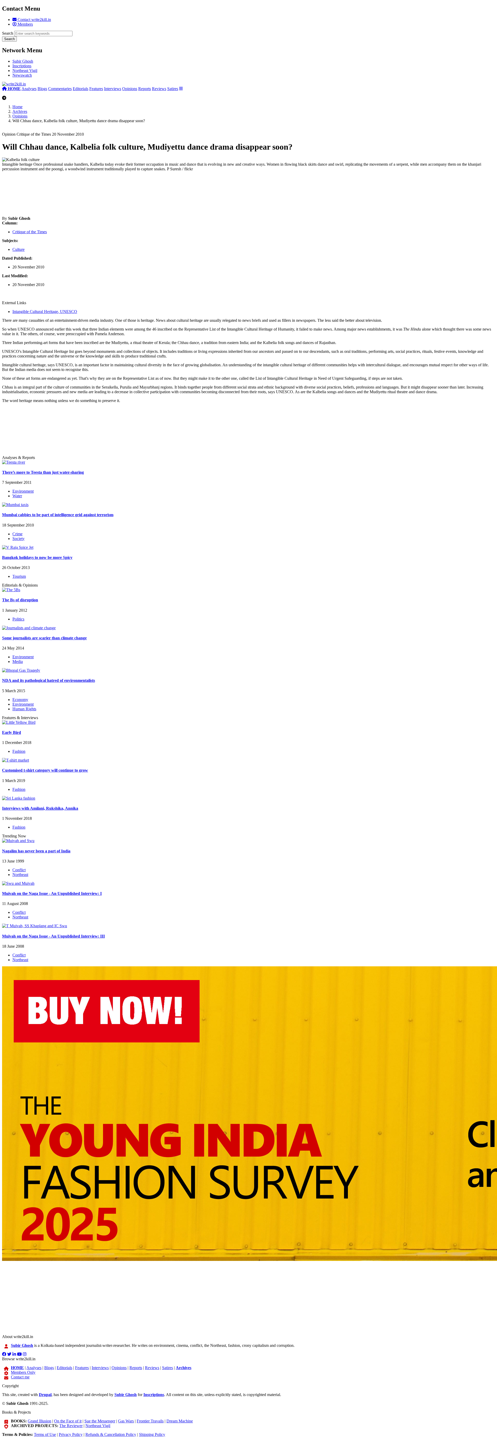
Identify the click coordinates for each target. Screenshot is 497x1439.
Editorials (80, 88)
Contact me (20, 1377)
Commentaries (60, 88)
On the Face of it (68, 1421)
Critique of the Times (29, 232)
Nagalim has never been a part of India (36, 851)
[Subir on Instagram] (24, 1354)
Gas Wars (126, 1421)
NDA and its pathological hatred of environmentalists (48, 680)
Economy (20, 699)
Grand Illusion (39, 1421)
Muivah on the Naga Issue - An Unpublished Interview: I (52, 893)
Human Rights (24, 709)
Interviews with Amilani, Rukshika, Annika (40, 808)
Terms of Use (45, 1434)
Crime (17, 534)
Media (17, 661)
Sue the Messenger (99, 1421)
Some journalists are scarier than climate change (44, 638)
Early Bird (11, 732)
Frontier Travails (150, 1421)
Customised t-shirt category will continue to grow (45, 770)
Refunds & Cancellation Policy (110, 1434)
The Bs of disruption (20, 600)
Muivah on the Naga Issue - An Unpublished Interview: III (53, 936)
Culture (18, 249)
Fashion (18, 751)
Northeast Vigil (24, 70)
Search (7, 33)
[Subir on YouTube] (19, 1354)
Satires (172, 88)
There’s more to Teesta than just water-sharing (43, 472)
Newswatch (22, 75)
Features (96, 88)
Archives (19, 111)
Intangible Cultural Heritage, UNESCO (44, 311)
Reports (144, 88)
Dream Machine (179, 1421)
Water (17, 496)
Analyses (28, 88)
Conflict (19, 870)
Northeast (20, 874)
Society (18, 538)
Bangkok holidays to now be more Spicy (37, 557)
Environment (23, 491)
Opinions (129, 88)
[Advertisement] (157, 193)
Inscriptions (21, 66)
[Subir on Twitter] (9, 1354)
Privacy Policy (71, 1434)
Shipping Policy (152, 1434)
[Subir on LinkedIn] (14, 1354)
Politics (18, 619)
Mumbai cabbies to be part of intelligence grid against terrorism (57, 515)
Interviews (112, 88)
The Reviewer (71, 1425)
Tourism (19, 576)
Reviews (159, 88)
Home (17, 107)
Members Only (23, 1372)
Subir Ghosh (22, 61)
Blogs (42, 88)
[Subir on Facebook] (4, 1354)
